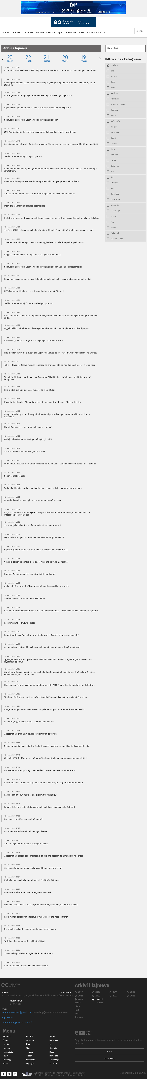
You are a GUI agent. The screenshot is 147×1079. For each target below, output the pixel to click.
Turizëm (29, 1052)
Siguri (28, 1048)
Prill (77, 1010)
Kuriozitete (8, 1052)
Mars (77, 1006)
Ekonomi (5, 32)
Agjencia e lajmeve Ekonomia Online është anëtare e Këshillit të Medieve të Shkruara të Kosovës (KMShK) (59, 1074)
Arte (52, 1044)
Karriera (53, 1063)
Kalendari (71, 32)
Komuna (40, 32)
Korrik (100, 999)
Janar (77, 999)
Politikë (16, 32)
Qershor (79, 1017)
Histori (29, 1056)
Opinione (30, 1040)
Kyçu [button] (109, 1051)
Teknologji (54, 1060)
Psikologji (7, 1060)
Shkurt (78, 1003)
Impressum (7, 1017)
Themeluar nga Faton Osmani (16, 1022)
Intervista (30, 1060)
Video (81, 32)
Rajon (5, 1056)
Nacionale (28, 32)
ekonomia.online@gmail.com (16, 1012)
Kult (28, 1044)
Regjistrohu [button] (109, 1059)
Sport (61, 32)
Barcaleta (54, 1056)
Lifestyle (50, 32)
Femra (5, 1063)
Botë (52, 1052)
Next (100, 58)
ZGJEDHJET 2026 (96, 32)
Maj (77, 1013)
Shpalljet (30, 1063)
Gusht (100, 1003)
